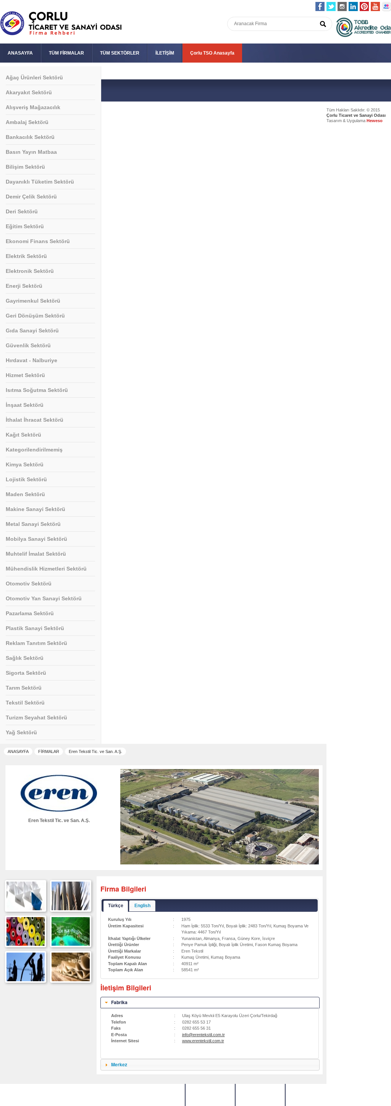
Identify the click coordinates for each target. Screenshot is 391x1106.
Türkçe (115, 905)
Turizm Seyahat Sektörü (36, 717)
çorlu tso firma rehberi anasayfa (61, 23)
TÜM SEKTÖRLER (119, 53)
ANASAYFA (20, 53)
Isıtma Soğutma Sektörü (37, 390)
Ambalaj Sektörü (27, 122)
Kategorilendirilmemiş (34, 450)
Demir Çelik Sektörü (31, 196)
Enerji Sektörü (24, 286)
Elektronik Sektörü (30, 271)
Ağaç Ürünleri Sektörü (34, 77)
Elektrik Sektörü (26, 256)
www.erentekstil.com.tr (203, 1040)
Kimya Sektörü (25, 464)
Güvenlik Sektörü (28, 345)
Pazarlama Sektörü (30, 613)
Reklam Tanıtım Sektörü (36, 643)
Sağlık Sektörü (25, 658)
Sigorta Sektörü (26, 673)
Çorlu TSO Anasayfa (212, 53)
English (142, 905)
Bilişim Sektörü (25, 167)
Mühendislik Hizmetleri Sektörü (46, 569)
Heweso (375, 120)
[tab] (210, 1002)
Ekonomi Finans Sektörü (38, 241)
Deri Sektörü (22, 211)
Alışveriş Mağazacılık (33, 107)
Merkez (119, 1064)
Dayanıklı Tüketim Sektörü (40, 182)
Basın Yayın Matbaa (31, 152)
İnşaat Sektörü (25, 405)
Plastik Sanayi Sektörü (35, 628)
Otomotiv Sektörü (29, 583)
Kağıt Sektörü (23, 435)
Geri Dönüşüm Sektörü (35, 316)
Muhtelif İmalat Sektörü (36, 554)
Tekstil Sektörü (25, 703)
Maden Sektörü (25, 494)
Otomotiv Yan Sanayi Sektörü (44, 598)
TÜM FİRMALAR (66, 53)
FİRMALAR (48, 751)
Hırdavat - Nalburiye (31, 360)
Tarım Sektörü (24, 688)
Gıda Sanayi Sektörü (32, 330)
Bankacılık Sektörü (30, 137)
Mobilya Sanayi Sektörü (36, 539)
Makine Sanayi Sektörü (35, 509)
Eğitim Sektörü (25, 226)
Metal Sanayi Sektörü (33, 524)
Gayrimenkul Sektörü (33, 301)
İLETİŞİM (164, 53)
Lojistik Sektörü (26, 479)
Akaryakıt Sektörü (29, 92)
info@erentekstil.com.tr (203, 1034)
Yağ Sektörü (21, 732)
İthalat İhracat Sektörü (34, 420)
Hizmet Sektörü (25, 375)
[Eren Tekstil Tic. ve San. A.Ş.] (25, 908)
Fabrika (119, 1002)
